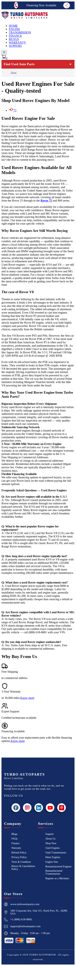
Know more (27, 697)
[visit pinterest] (61, 807)
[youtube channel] (50, 807)
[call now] (16, 5)
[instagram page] (27, 807)
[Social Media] (66, 5)
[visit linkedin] (38, 807)
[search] (4, 53)
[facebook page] (15, 807)
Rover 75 (46, 200)
